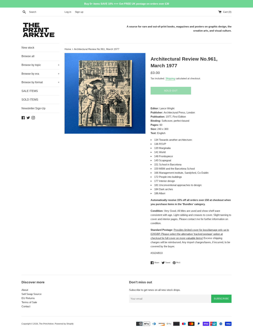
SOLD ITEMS (30, 99)
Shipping (170, 78)
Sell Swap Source (31, 294)
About (25, 289)
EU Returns (28, 298)
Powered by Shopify (64, 324)
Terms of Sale (29, 302)
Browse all (28, 56)
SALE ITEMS (30, 91)
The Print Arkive (46, 324)
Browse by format (40, 82)
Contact (26, 306)
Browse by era (40, 73)
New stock (28, 47)
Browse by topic (40, 64)
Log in (68, 12)
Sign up (79, 12)
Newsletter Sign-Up (33, 108)
